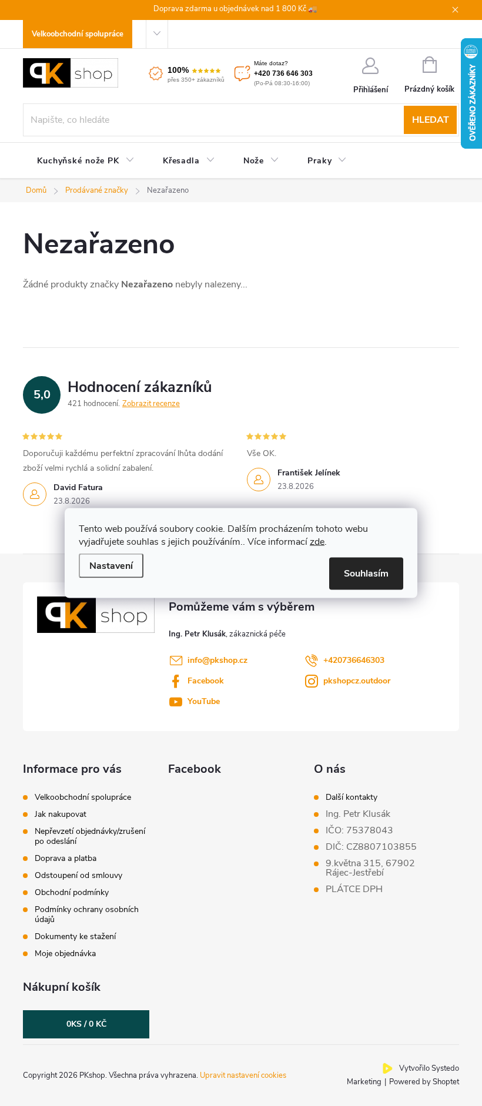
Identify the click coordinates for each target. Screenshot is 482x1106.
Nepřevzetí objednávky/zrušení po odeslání (90, 836)
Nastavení (111, 565)
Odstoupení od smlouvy (78, 875)
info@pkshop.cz (217, 660)
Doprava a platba (65, 858)
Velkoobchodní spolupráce (77, 34)
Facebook (206, 680)
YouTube (204, 701)
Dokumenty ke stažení (75, 936)
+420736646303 (353, 660)
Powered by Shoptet (424, 1082)
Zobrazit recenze (151, 403)
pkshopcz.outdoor (356, 680)
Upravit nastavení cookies (243, 1075)
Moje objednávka (65, 953)
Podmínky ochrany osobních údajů (87, 914)
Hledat (430, 119)
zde (317, 541)
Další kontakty (351, 797)
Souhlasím (366, 573)
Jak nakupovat (60, 814)
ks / (86, 1024)
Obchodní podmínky (72, 892)
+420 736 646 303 (283, 73)
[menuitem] (86, 161)
